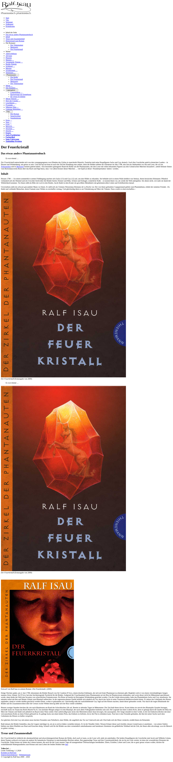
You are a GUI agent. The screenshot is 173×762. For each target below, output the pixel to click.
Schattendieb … (12, 71)
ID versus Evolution (17, 97)
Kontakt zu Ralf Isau (8, 753)
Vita (7, 20)
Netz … (9, 122)
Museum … (10, 127)
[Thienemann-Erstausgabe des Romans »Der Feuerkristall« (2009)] (63, 377)
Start (7, 18)
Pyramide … (10, 105)
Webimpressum (24, 755)
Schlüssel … (10, 66)
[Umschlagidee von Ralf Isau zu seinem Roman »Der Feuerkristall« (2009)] (37, 687)
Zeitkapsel (9, 24)
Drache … (9, 131)
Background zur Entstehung (20, 94)
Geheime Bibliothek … (14, 109)
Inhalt (8, 37)
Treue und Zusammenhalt (15, 39)
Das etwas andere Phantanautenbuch (19, 35)
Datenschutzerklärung (9, 755)
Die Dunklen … (12, 88)
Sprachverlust (15, 116)
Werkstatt (9, 22)
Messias (9, 68)
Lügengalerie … (12, 90)
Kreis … (9, 120)
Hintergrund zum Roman (15, 41)
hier (66, 744)
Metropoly (14, 47)
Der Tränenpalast (16, 45)
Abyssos (9, 56)
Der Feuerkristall (16, 49)
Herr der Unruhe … (13, 101)
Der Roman (14, 114)
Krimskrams (10, 26)
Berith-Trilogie (11, 64)
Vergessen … (11, 73)
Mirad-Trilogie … (12, 99)
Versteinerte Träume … (14, 62)
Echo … (9, 124)
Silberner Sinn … (12, 107)
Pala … (9, 112)
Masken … (10, 60)
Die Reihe (14, 77)
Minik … (9, 86)
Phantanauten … (12, 75)
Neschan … (10, 129)
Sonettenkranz (15, 118)
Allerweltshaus (11, 54)
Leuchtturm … (11, 103)
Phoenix (9, 58)
